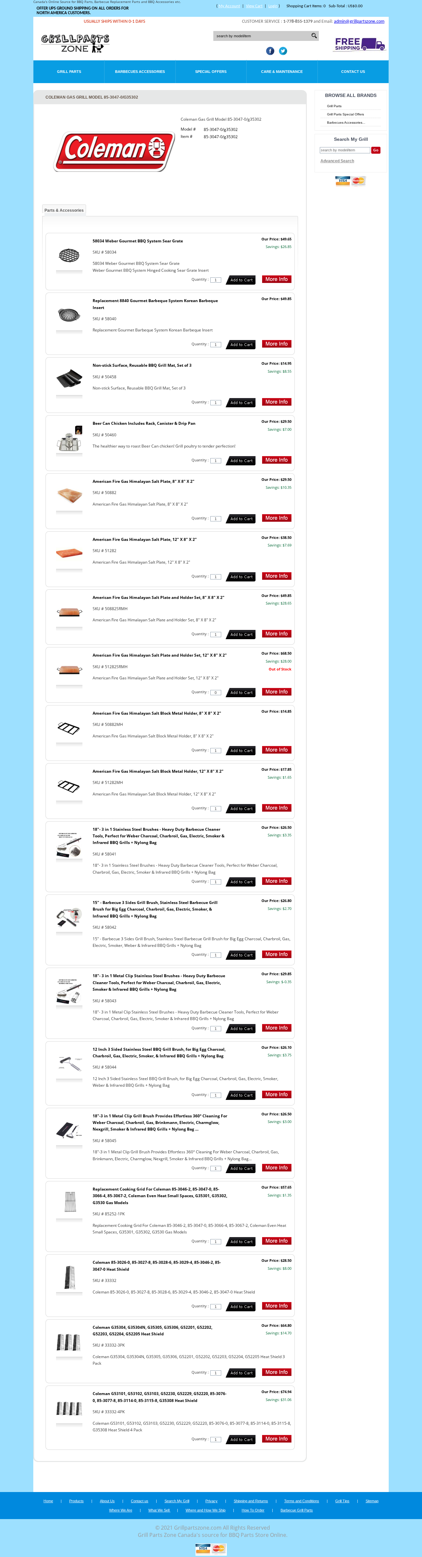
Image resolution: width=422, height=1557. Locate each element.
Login (273, 6)
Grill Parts (69, 72)
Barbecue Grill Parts (297, 1510)
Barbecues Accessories (140, 72)
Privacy (211, 1501)
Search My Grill (177, 1501)
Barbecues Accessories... (346, 122)
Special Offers (210, 72)
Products (76, 1501)
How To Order (253, 1510)
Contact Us (353, 72)
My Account (229, 6)
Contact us (139, 1501)
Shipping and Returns (251, 1501)
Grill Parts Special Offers (345, 114)
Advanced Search (337, 161)
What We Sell (159, 1510)
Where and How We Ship (206, 1510)
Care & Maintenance (282, 72)
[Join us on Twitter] (281, 53)
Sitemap (372, 1501)
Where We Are (120, 1510)
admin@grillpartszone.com (359, 21)
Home (48, 1501)
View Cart (254, 6)
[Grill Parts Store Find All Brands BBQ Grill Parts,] (76, 51)
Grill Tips (342, 1501)
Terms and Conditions (301, 1501)
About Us (107, 1501)
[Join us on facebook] (268, 53)
